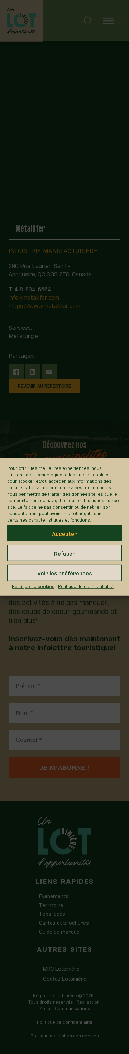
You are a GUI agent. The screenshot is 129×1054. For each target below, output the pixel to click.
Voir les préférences (64, 572)
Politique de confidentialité (86, 586)
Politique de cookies (33, 586)
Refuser (64, 552)
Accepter (64, 533)
